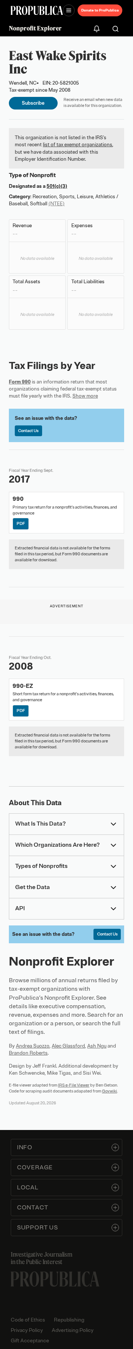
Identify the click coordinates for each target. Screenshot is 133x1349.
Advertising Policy (72, 1330)
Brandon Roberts (28, 1053)
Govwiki (109, 1091)
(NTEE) (56, 203)
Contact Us (28, 430)
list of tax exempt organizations (77, 144)
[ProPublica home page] (55, 1279)
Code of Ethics (28, 1320)
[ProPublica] (37, 10)
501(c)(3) (57, 186)
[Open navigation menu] (69, 10)
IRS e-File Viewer (73, 1085)
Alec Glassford (68, 1046)
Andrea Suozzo (33, 1046)
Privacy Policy (27, 1330)
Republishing (69, 1320)
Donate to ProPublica (100, 10)
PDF (21, 523)
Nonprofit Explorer (35, 28)
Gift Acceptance (30, 1340)
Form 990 (20, 382)
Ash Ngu (96, 1046)
